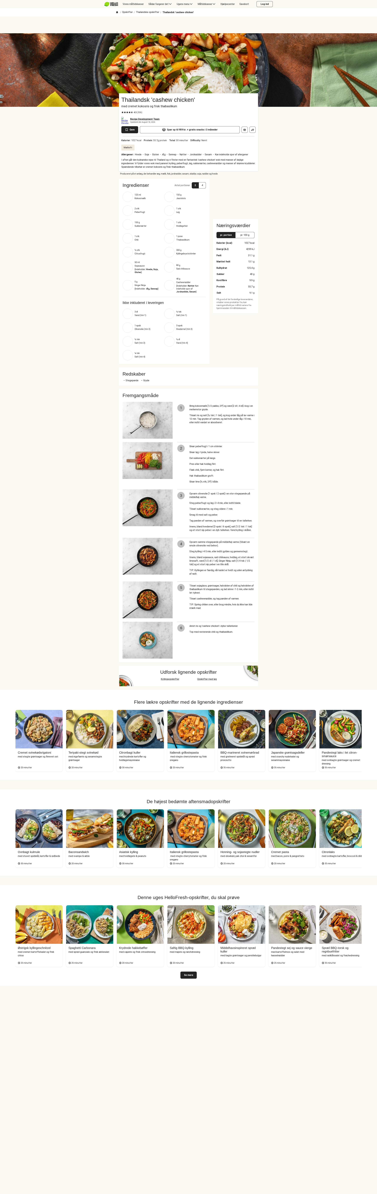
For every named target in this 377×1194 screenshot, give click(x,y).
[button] (164, 185)
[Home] (117, 12)
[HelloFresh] (111, 4)
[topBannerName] (188, 24)
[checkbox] (122, 112)
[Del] (252, 130)
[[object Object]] (245, 130)
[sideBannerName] (235, 197)
